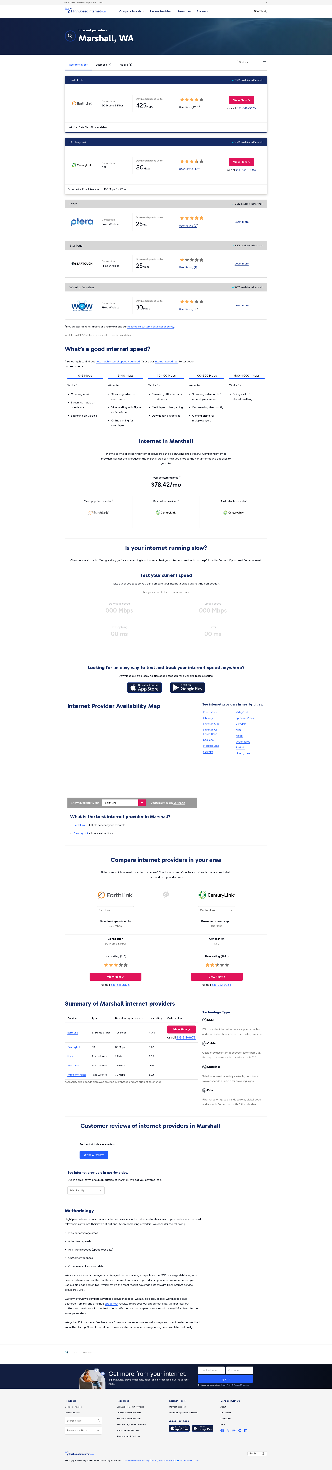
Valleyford (242, 712)
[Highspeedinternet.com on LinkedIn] (245, 1431)
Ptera (70, 1056)
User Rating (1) (188, 267)
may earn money (75, 2)
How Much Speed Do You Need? (183, 1412)
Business (202, 11)
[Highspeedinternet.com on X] (228, 1431)
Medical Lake (211, 745)
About (223, 1407)
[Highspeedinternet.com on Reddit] (240, 1431)
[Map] (132, 759)
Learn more (242, 221)
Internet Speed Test (177, 1407)
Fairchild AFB (211, 724)
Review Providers (161, 11)
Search (258, 11)
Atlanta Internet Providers (128, 1436)
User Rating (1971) (190, 168)
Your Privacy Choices (189, 1460)
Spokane (208, 739)
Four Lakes (210, 712)
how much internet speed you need (118, 361)
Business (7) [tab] (103, 64)
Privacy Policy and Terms (162, 1460)
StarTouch (73, 1065)
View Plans (238, 100)
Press (222, 1424)
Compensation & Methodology (136, 1460)
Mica (239, 729)
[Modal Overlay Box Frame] (166, 1376)
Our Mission (225, 1412)
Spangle (208, 751)
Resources (184, 11)
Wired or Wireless (76, 1074)
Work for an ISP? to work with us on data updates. (98, 335)
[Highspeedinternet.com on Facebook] (222, 1431)
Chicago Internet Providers (129, 1412)
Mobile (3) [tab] (125, 64)
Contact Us (225, 1418)
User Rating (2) (188, 225)
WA (76, 1352)
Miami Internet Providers (128, 1430)
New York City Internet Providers (131, 1424)
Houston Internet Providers (129, 1418)
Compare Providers (131, 11)
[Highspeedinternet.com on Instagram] (234, 1431)
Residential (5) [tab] (78, 64)
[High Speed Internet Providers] (85, 11)
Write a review (94, 1155)
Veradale (241, 724)
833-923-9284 (246, 170)
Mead (239, 735)
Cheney (208, 718)
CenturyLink (80, 833)
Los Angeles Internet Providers (130, 1407)
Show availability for (85, 803)
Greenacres (243, 741)
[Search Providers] (98, 1420)
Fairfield (240, 747)
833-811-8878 (246, 108)
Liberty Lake (243, 753)
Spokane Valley (245, 718)
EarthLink (179, 802)
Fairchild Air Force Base (210, 732)
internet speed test (166, 361)
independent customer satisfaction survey (150, 326)
